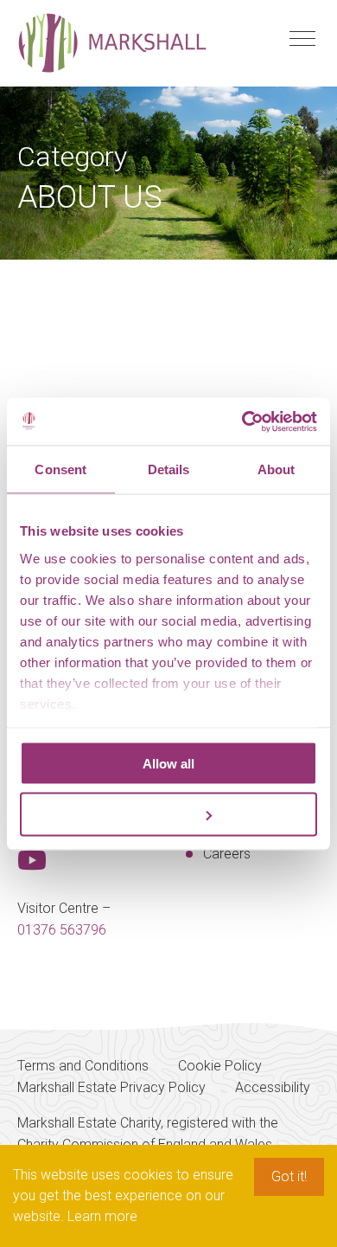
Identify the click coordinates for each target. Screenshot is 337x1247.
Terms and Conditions (83, 1065)
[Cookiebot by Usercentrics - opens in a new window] (242, 421)
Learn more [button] (102, 1216)
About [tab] (277, 469)
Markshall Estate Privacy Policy (111, 1087)
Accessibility (272, 1087)
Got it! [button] (289, 1176)
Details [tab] (169, 469)
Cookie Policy (220, 1065)
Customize (158, 814)
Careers (227, 853)
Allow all (168, 763)
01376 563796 (61, 930)
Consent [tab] (60, 469)
